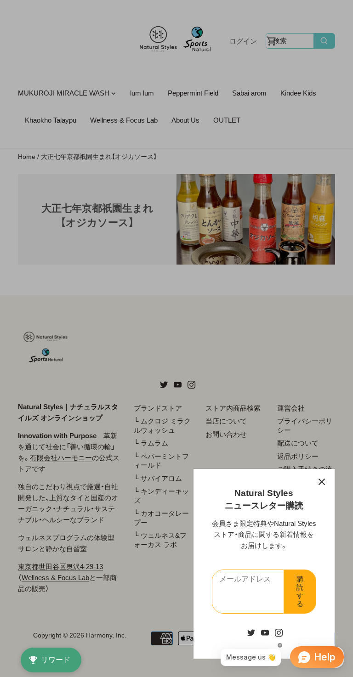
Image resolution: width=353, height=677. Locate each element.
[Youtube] (265, 632)
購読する (299, 591)
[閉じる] (322, 482)
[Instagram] (279, 632)
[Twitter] (251, 632)
